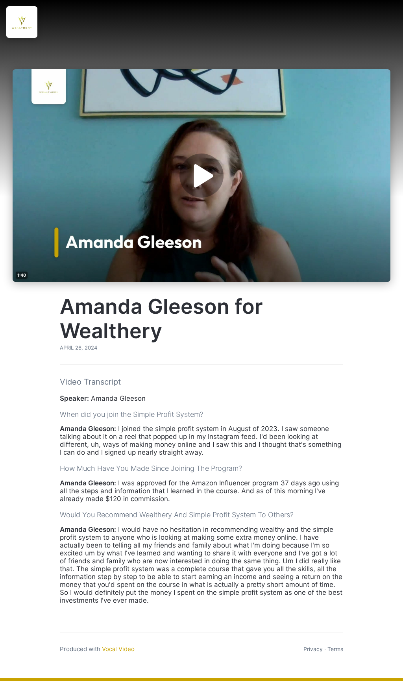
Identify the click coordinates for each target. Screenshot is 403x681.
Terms (335, 649)
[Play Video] (201, 176)
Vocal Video (118, 649)
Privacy (313, 649)
